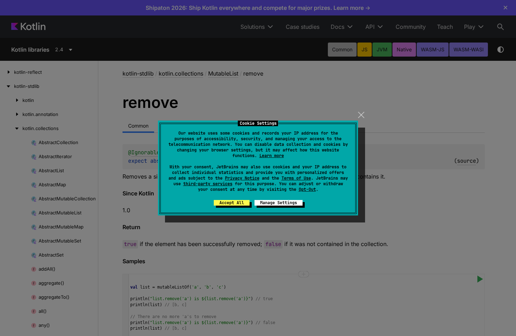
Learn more (271, 156)
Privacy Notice (242, 178)
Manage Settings (278, 203)
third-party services (207, 184)
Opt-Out (307, 189)
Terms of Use (296, 178)
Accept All (231, 203)
